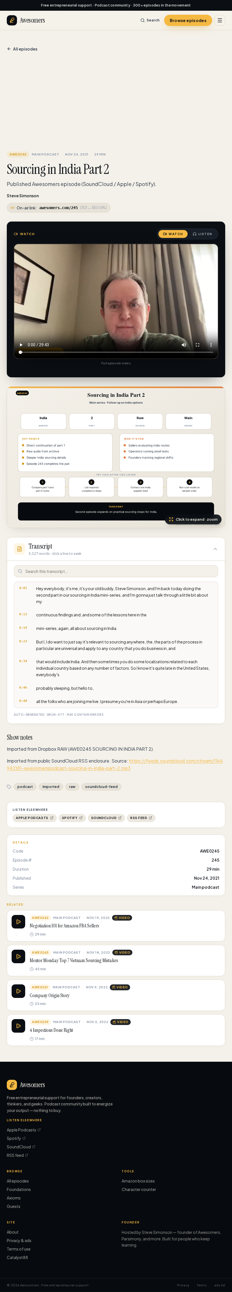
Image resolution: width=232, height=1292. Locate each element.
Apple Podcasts (32, 818)
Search (153, 20)
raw (72, 787)
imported (50, 787)
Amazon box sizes (138, 1180)
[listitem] (116, 595)
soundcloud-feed (101, 787)
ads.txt (219, 1285)
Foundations (19, 1189)
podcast (25, 787)
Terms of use (19, 1248)
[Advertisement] (116, 103)
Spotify (70, 818)
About (13, 1231)
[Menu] (219, 20)
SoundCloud (104, 818)
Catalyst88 (17, 1257)
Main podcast (45, 154)
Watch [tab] (176, 234)
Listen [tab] (205, 234)
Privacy (183, 1285)
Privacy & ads (19, 1240)
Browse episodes (188, 20)
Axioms (14, 1197)
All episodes (25, 48)
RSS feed (138, 818)
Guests (13, 1206)
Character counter (139, 1189)
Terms (201, 1285)
